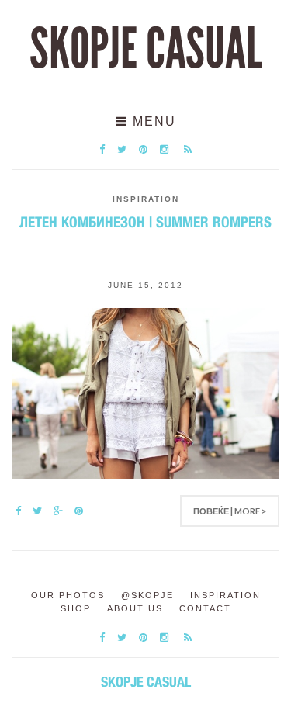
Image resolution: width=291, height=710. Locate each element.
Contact (205, 608)
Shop (76, 608)
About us (135, 608)
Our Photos (68, 595)
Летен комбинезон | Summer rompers (145, 221)
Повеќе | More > (229, 511)
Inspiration (146, 199)
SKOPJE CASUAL (145, 49)
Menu (152, 121)
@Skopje (147, 595)
